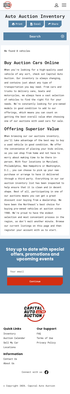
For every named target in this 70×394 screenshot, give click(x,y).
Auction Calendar (14, 338)
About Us (8, 363)
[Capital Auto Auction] (7, 4)
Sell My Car (10, 342)
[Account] (56, 5)
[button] (17, 24)
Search (35, 36)
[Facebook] (46, 372)
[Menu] (64, 5)
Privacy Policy (46, 342)
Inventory (9, 333)
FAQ (39, 333)
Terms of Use (45, 338)
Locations (9, 347)
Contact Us (10, 358)
